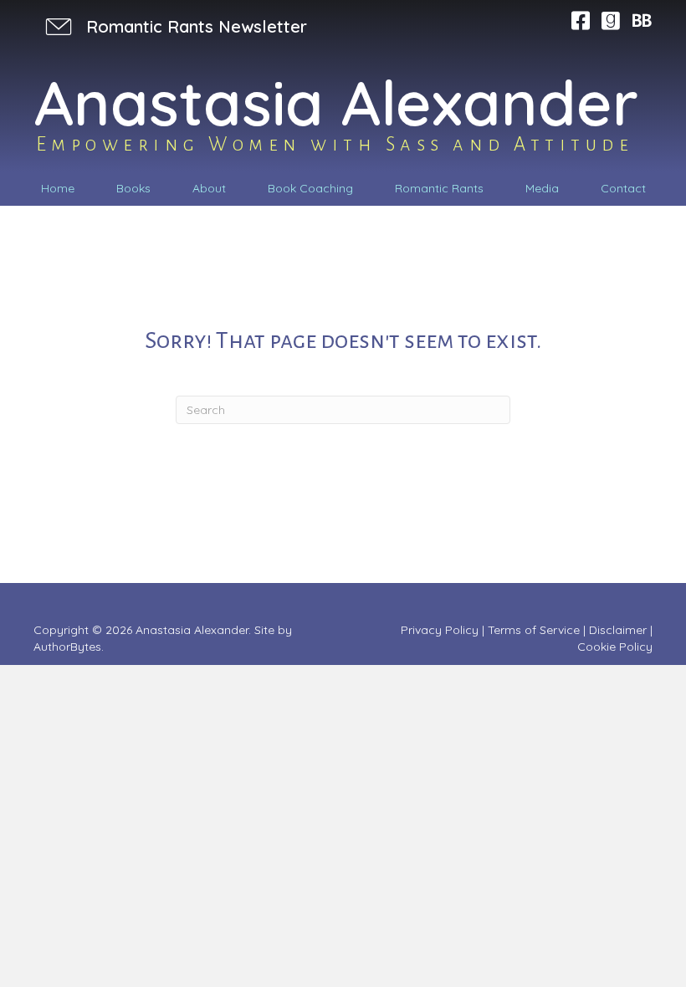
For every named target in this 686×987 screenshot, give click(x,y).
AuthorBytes (67, 646)
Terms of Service (534, 629)
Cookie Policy (615, 646)
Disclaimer (618, 629)
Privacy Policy (440, 629)
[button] (174, 26)
